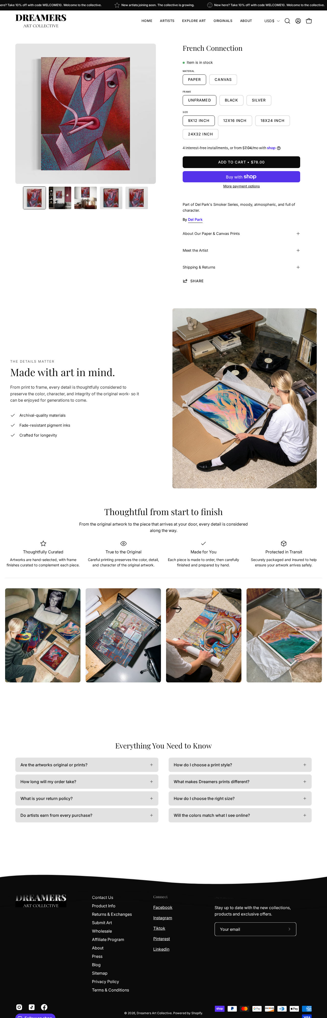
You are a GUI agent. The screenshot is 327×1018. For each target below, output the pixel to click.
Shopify (196, 1013)
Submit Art (102, 922)
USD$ (269, 21)
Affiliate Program (108, 939)
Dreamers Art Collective (154, 1013)
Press (97, 956)
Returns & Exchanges (112, 914)
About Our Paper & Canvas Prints (211, 233)
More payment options (241, 186)
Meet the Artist (195, 250)
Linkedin (161, 949)
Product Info (103, 905)
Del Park (195, 219)
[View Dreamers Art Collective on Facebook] (43, 1007)
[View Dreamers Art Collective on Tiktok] (31, 1007)
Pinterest (161, 938)
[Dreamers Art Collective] (40, 21)
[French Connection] (34, 197)
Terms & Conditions (110, 989)
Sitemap (100, 973)
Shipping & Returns (199, 267)
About (97, 947)
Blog (96, 964)
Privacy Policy (105, 981)
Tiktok (159, 928)
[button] (167, 20)
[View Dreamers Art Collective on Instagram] (18, 1007)
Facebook (162, 907)
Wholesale (102, 931)
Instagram (162, 917)
